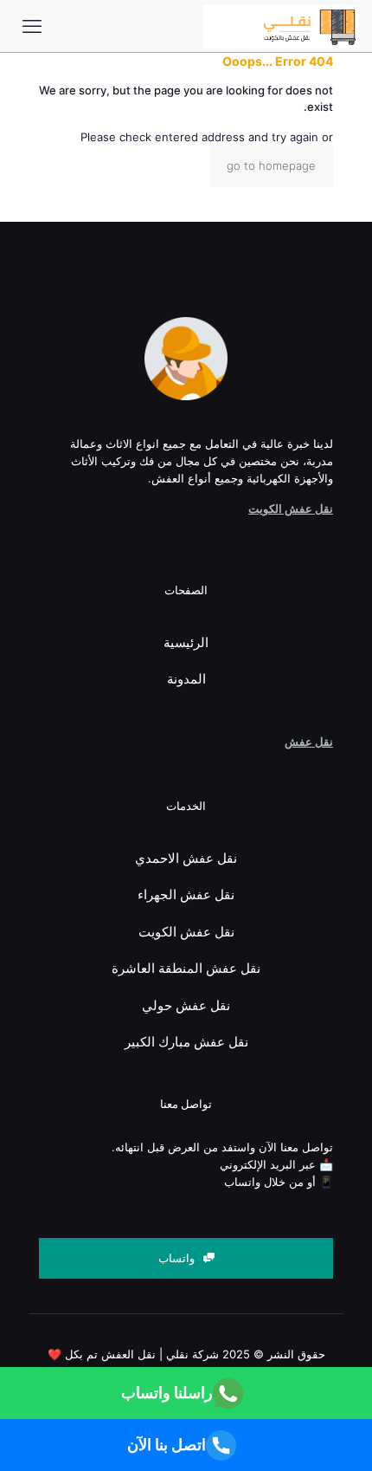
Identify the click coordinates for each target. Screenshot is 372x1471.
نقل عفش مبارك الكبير (186, 1042)
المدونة (186, 679)
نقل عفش (309, 741)
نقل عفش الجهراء (186, 894)
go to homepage (271, 165)
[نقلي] (281, 26)
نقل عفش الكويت (290, 508)
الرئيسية (186, 642)
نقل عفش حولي (186, 1005)
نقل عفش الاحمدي (186, 858)
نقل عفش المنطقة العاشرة (186, 968)
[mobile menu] (32, 26)
